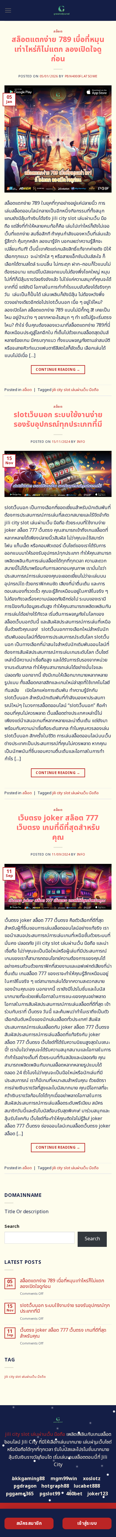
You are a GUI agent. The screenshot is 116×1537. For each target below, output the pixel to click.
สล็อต (57, 31)
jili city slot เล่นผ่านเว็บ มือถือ (75, 390)
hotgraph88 (55, 1486)
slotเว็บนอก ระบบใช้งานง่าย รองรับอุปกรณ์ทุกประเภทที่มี (58, 419)
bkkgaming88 (28, 1478)
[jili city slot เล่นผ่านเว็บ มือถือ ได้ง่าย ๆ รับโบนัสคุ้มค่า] (61, 10)
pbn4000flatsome (81, 76)
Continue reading (58, 369)
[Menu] (8, 10)
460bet (74, 1493)
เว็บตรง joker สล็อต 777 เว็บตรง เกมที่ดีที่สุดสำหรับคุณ (58, 827)
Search (11, 1226)
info (81, 441)
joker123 (97, 1493)
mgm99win (64, 1478)
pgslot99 (50, 1493)
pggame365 (20, 1493)
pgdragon (25, 1486)
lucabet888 (87, 1486)
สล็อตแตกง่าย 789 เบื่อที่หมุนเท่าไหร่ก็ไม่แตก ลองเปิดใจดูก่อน (58, 49)
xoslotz (92, 1478)
